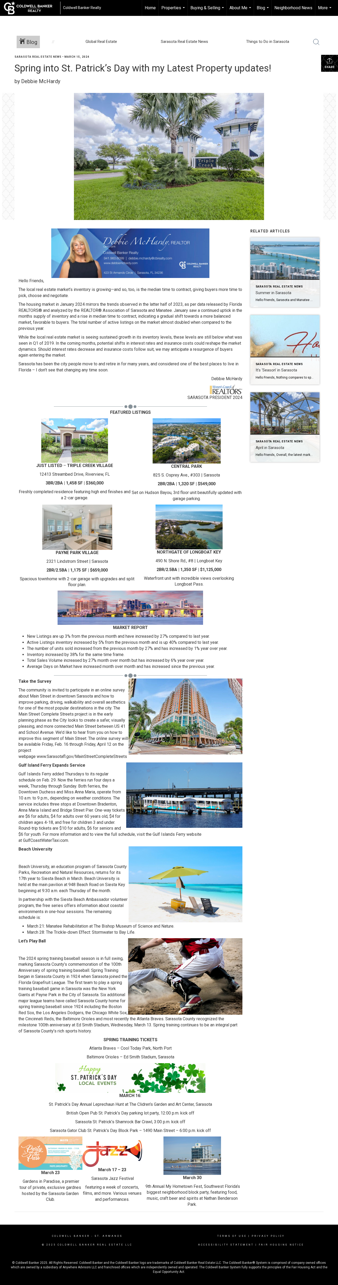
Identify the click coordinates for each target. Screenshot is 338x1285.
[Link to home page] (31, 8)
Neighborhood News (293, 7)
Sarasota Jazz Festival (112, 1178)
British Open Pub (81, 1113)
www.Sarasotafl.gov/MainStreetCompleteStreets (82, 756)
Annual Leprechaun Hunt (102, 1104)
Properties (173, 10)
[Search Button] (316, 42)
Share (330, 67)
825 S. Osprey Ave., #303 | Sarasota (186, 475)
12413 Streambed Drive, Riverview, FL (74, 474)
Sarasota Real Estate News (38, 56)
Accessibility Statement (226, 1244)
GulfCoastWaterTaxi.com (45, 840)
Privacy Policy (268, 1236)
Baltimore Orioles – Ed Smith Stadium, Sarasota (130, 1056)
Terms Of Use (232, 1236)
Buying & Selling (207, 10)
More (325, 10)
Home (150, 7)
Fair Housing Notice (281, 1244)
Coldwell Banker (71, 1236)
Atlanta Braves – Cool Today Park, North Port (130, 1048)
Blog (263, 10)
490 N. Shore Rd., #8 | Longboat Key (189, 560)
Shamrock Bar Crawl (133, 1121)
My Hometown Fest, (184, 1186)
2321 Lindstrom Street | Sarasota (77, 561)
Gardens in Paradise (41, 1181)
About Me (240, 10)
